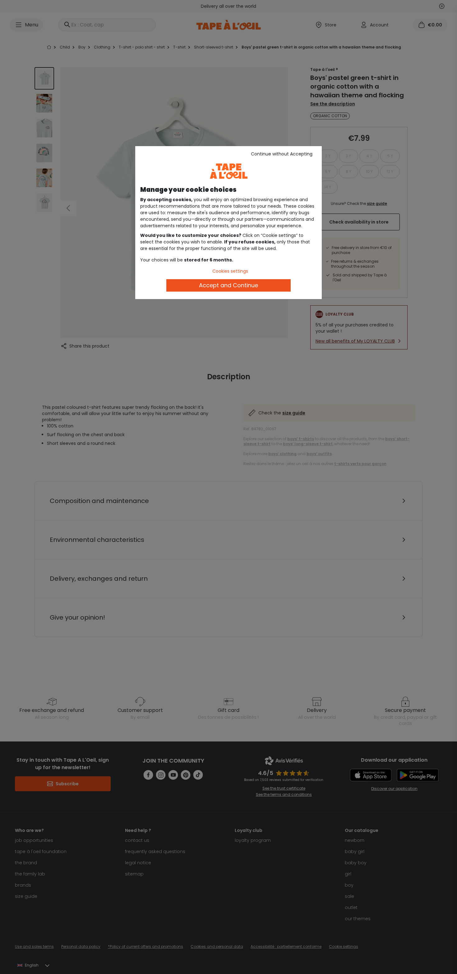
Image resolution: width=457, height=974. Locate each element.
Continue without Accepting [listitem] (281, 154)
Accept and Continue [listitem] (228, 285)
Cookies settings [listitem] (230, 271)
